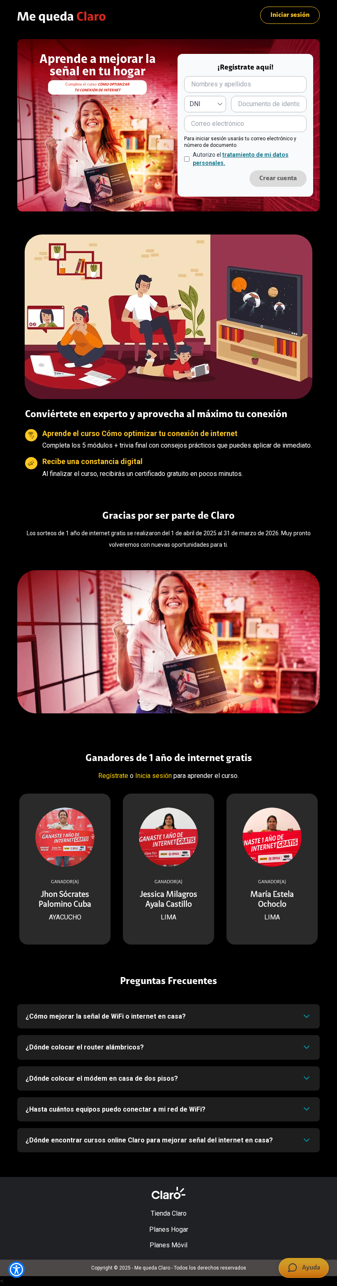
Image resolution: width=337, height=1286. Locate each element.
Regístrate (113, 776)
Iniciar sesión (289, 15)
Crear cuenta (278, 178)
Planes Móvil (168, 1245)
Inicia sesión (153, 776)
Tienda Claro (169, 1213)
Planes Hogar (168, 1229)
